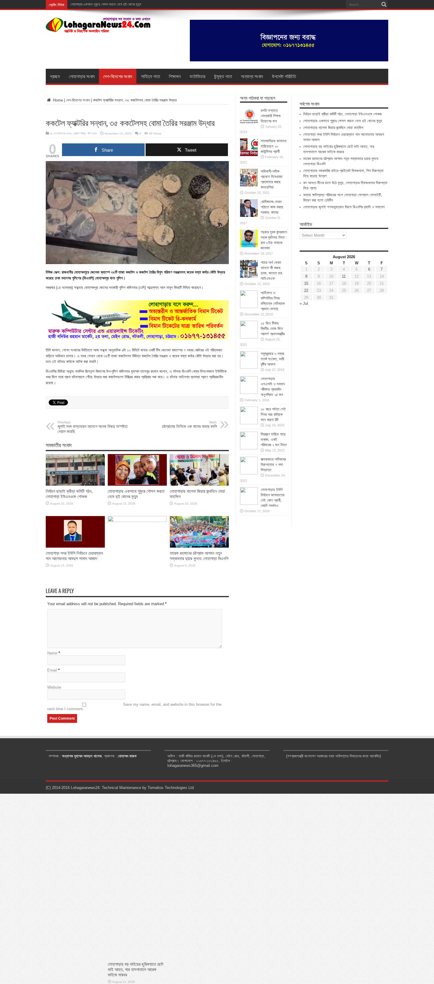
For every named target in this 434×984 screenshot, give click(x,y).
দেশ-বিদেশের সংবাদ (117, 76)
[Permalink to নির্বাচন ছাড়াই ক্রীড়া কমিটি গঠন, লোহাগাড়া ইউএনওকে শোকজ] (75, 484)
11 (344, 276)
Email (52, 670)
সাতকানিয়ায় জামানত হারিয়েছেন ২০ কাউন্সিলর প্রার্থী (273, 146)
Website (54, 687)
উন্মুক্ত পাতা (223, 76)
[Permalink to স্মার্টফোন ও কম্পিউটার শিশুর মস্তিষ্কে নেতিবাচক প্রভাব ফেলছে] (249, 306)
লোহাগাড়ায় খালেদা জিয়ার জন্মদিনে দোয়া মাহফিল (333, 127)
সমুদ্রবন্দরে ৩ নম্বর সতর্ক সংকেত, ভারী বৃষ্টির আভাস (272, 358)
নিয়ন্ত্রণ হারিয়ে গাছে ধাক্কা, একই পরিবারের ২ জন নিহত (274, 439)
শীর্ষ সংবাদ (92, 133)
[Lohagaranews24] (98, 29)
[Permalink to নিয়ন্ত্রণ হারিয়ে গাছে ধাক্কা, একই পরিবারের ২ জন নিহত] (249, 448)
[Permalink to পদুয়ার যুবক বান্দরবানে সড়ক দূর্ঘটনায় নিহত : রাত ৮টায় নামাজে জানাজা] (249, 246)
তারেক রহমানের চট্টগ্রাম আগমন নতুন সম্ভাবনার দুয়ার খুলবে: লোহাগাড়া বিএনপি (199, 556)
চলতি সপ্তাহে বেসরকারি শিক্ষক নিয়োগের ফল (270, 115)
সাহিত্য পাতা (150, 76)
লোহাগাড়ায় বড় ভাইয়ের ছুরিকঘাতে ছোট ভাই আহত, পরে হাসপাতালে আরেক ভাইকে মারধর (135, 969)
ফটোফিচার (197, 76)
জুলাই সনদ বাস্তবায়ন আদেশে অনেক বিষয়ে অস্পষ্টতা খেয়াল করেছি (93, 427)
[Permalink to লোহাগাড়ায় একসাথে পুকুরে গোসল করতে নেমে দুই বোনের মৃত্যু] (137, 484)
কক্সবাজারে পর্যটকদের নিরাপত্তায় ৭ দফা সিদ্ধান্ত (273, 464)
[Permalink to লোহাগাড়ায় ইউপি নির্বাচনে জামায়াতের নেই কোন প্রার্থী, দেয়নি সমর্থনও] (249, 503)
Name (52, 653)
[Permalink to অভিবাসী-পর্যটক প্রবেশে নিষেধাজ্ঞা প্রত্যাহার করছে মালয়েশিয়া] (249, 185)
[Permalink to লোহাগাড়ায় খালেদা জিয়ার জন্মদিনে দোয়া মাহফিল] (199, 484)
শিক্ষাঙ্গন (175, 76)
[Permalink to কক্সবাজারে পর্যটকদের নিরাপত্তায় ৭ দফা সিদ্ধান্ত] (249, 473)
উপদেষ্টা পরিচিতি (284, 76)
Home (57, 100)
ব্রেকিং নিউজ (79, 133)
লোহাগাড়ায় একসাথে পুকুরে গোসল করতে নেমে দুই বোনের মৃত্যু (105, 4)
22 (306, 290)
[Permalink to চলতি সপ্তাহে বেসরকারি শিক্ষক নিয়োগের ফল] (249, 124)
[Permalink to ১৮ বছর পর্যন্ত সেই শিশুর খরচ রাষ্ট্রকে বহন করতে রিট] (249, 423)
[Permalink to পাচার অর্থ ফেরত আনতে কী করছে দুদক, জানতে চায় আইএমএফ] (249, 276)
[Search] (383, 4)
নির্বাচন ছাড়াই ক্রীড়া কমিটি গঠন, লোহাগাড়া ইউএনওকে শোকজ (69, 494)
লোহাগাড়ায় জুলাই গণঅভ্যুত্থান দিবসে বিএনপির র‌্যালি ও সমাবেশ (344, 207)
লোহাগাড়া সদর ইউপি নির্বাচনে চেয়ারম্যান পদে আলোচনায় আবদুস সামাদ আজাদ (74, 556)
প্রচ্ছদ (55, 76)
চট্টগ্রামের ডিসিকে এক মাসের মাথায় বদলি (189, 424)
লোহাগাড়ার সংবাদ (82, 76)
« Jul (304, 303)
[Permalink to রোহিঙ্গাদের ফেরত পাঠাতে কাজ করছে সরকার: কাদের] (249, 215)
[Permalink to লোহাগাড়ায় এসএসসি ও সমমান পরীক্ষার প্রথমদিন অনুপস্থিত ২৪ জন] (249, 392)
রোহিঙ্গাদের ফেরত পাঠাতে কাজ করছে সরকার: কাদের (272, 207)
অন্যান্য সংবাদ (252, 76)
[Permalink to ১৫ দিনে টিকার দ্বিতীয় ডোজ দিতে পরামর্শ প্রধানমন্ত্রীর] (249, 337)
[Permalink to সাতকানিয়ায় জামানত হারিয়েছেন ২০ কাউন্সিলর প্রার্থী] (249, 155)
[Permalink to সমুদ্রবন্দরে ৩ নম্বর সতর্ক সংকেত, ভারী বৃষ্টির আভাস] (249, 367)
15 (306, 283)
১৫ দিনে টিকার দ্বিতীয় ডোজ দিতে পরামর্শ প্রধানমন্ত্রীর (273, 328)
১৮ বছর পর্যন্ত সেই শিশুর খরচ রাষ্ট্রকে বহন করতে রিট (273, 414)
